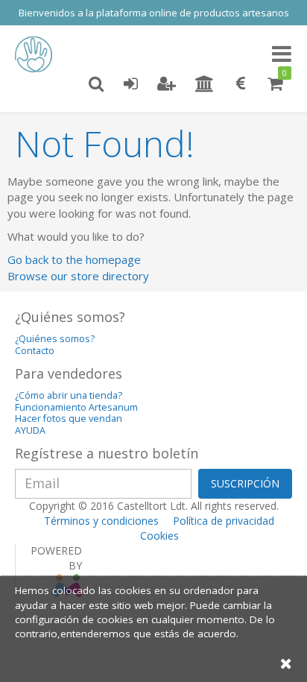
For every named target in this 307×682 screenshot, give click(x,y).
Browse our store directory (78, 275)
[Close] (286, 663)
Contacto (34, 350)
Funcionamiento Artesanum (76, 407)
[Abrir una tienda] (205, 84)
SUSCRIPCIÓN (245, 483)
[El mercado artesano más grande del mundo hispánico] (37, 54)
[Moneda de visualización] (241, 84)
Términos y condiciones (101, 521)
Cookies (159, 535)
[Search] (96, 84)
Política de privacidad (223, 521)
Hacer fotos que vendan (68, 418)
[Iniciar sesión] (130, 84)
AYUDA (30, 430)
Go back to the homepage (74, 259)
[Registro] (167, 84)
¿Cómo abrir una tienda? (68, 395)
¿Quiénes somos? (55, 338)
